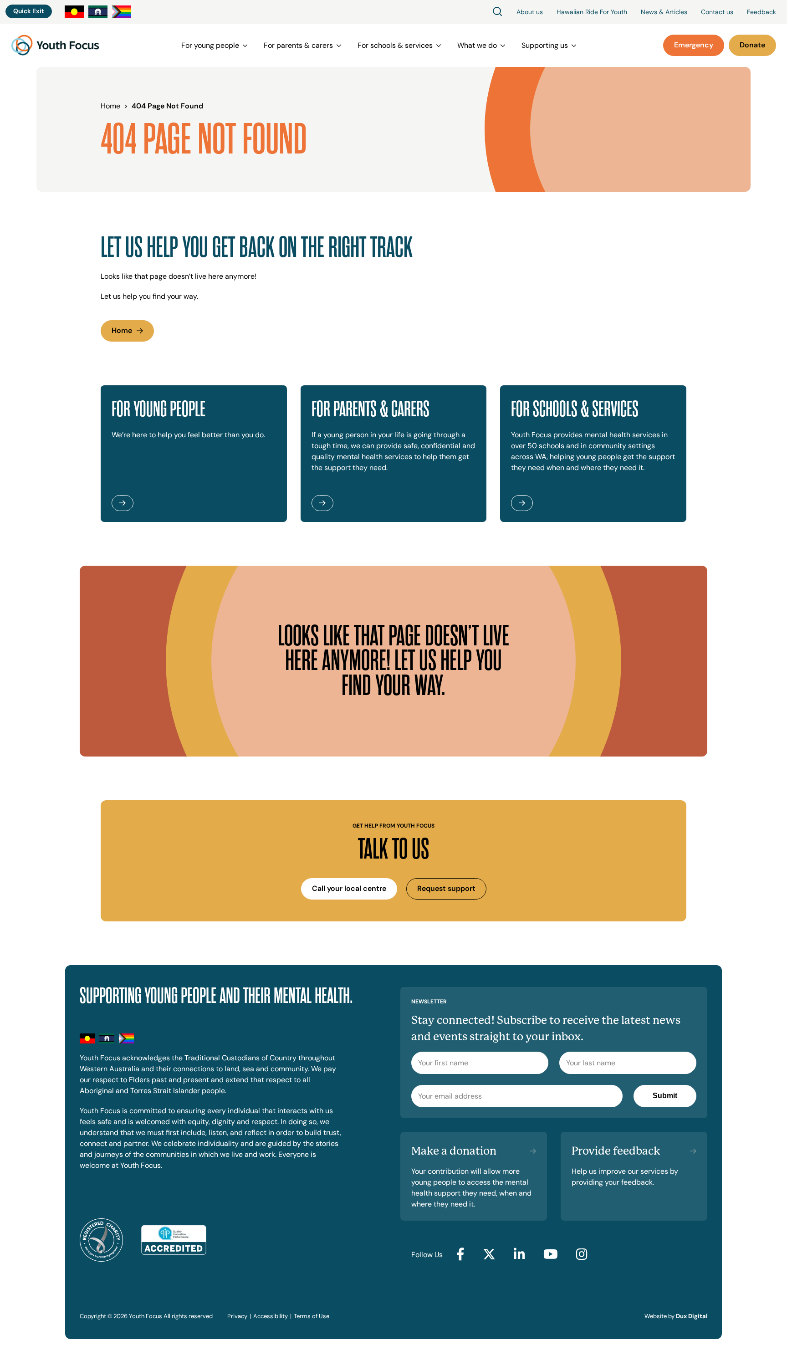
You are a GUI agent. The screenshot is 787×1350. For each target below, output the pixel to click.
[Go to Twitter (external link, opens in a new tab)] (489, 1254)
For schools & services (395, 45)
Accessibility (270, 1316)
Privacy (237, 1316)
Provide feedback (616, 1151)
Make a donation (453, 1151)
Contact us (717, 12)
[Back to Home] (55, 45)
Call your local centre (349, 888)
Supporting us (544, 45)
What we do (477, 45)
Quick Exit (28, 11)
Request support (446, 888)
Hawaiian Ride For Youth (592, 12)
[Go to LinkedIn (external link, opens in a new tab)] (519, 1254)
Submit (665, 1095)
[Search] (497, 12)
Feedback (761, 12)
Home (122, 330)
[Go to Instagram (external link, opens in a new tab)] (582, 1254)
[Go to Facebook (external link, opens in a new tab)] (460, 1254)
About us (529, 12)
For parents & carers (298, 45)
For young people (210, 45)
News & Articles (664, 12)
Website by (675, 1316)
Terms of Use (311, 1316)
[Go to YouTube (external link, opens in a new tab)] (550, 1254)
